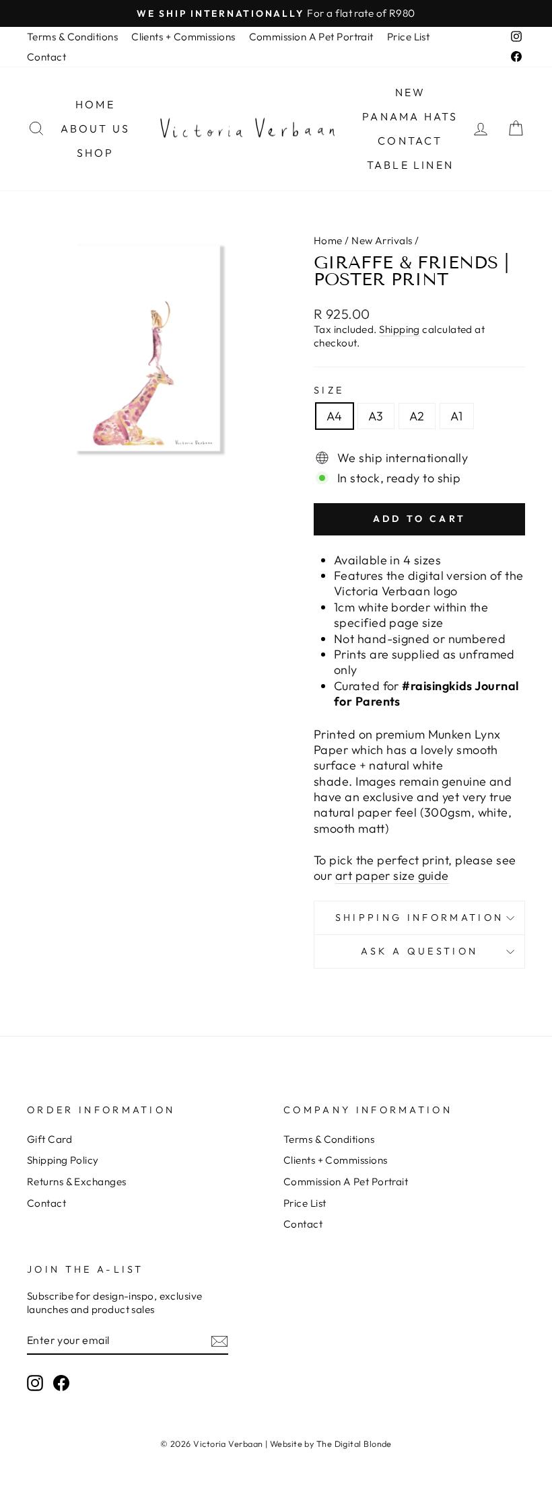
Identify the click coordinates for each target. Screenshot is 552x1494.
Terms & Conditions (72, 36)
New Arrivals (381, 240)
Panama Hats (410, 116)
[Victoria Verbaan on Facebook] (61, 1383)
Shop (95, 152)
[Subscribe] (219, 1340)
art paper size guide (392, 875)
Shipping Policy (63, 1160)
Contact (46, 56)
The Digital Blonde (354, 1443)
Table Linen (410, 165)
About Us (96, 128)
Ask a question (419, 951)
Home (95, 104)
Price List (408, 36)
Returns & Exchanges (77, 1181)
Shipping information (419, 917)
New (410, 92)
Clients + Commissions (183, 36)
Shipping (399, 329)
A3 (376, 416)
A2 (417, 416)
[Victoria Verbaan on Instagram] (35, 1383)
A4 (334, 416)
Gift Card (49, 1139)
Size (329, 390)
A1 (456, 416)
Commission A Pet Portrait (311, 36)
